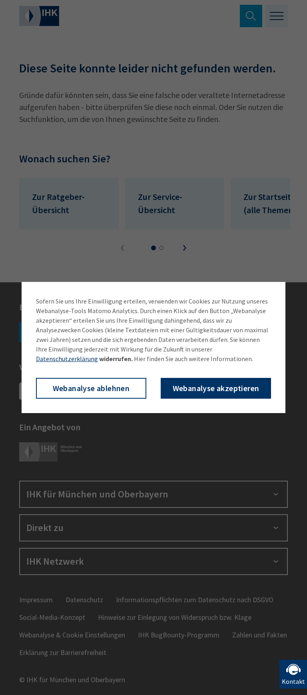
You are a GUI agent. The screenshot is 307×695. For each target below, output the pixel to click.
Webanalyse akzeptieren (216, 388)
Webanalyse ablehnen (91, 388)
